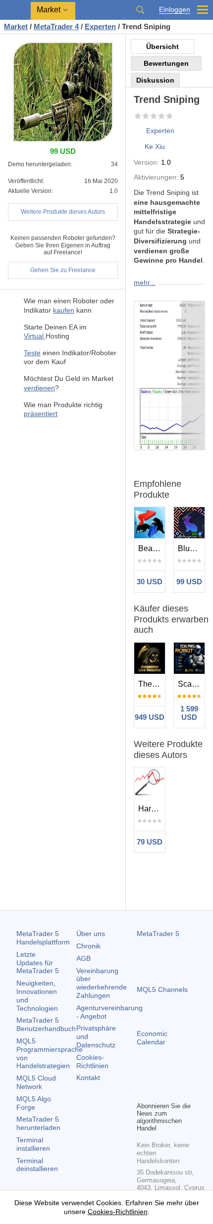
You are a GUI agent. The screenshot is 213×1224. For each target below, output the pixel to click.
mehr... (145, 282)
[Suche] (140, 10)
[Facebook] (143, 1077)
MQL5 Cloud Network (36, 1082)
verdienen (39, 388)
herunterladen (38, 1123)
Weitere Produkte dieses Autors (63, 211)
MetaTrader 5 (158, 934)
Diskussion (155, 80)
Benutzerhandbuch (46, 1024)
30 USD (149, 581)
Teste (32, 353)
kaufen (63, 310)
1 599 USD (189, 713)
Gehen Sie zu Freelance (63, 270)
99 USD (189, 581)
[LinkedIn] (143, 1092)
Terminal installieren (33, 1144)
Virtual (35, 336)
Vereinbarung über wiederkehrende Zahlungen (101, 983)
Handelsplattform (43, 938)
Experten (160, 131)
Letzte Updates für (37, 962)
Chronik (88, 946)
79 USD (149, 842)
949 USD (149, 717)
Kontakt (88, 1078)
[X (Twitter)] (174, 1077)
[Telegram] (158, 1077)
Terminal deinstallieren (37, 1165)
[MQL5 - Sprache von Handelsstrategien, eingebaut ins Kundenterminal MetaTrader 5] (15, 10)
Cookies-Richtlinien (92, 1061)
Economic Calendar (152, 1038)
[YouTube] (190, 1077)
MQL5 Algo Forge (33, 1103)
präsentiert (40, 414)
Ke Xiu (155, 146)
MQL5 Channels (162, 989)
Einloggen (174, 9)
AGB (83, 958)
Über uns (90, 934)
